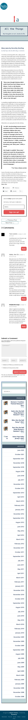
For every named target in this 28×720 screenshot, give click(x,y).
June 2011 (21, 565)
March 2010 (20, 624)
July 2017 (21, 480)
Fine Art (10, 717)
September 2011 (18, 556)
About (18, 717)
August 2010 (20, 607)
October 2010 (19, 599)
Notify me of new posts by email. (11, 368)
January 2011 (19, 586)
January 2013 (19, 510)
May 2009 (21, 667)
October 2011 (19, 552)
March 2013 (20, 501)
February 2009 (19, 679)
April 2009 (20, 671)
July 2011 (21, 561)
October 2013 (19, 488)
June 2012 (21, 527)
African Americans (8, 65)
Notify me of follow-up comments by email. (13, 364)
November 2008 (18, 692)
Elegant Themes (13, 712)
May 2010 (21, 620)
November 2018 (18, 463)
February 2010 (19, 629)
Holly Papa (5, 50)
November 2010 (18, 594)
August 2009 (20, 654)
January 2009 (19, 684)
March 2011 (20, 578)
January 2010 (19, 633)
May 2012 (21, 531)
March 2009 (20, 675)
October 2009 (19, 645)
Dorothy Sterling (19, 56)
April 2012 (20, 535)
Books (14, 717)
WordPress (14, 714)
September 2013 (18, 493)
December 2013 (19, 484)
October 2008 (19, 696)
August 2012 (20, 522)
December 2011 (19, 548)
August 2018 (20, 471)
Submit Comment (20, 372)
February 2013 (19, 505)
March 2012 (20, 539)
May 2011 (21, 569)
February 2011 (19, 582)
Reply (24, 249)
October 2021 (19, 454)
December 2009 (19, 637)
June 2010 (21, 616)
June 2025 (21, 450)
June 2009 (21, 662)
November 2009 (18, 641)
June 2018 (21, 476)
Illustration (4, 717)
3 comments (21, 50)
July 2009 (21, 658)
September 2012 (18, 518)
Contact (24, 717)
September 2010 (18, 603)
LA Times (15, 168)
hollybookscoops (14, 305)
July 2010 (21, 611)
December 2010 (19, 590)
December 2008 (19, 688)
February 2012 (19, 544)
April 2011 (20, 573)
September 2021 (18, 459)
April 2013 (20, 497)
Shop (14, 718)
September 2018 (18, 467)
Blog (17, 50)
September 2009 (18, 650)
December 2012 (19, 514)
